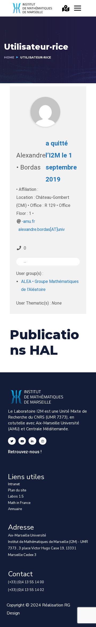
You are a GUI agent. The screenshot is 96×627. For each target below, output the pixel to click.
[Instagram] (43, 441)
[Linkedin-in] (32, 441)
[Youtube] (22, 441)
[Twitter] (12, 441)
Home (9, 57)
